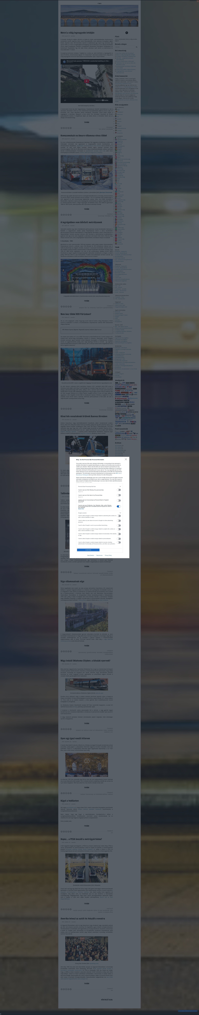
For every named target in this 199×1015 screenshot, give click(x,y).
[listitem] (99, 486)
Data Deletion (90, 555)
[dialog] (99, 507)
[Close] (126, 459)
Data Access (99, 555)
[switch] (119, 490)
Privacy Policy (108, 555)
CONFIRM (88, 550)
